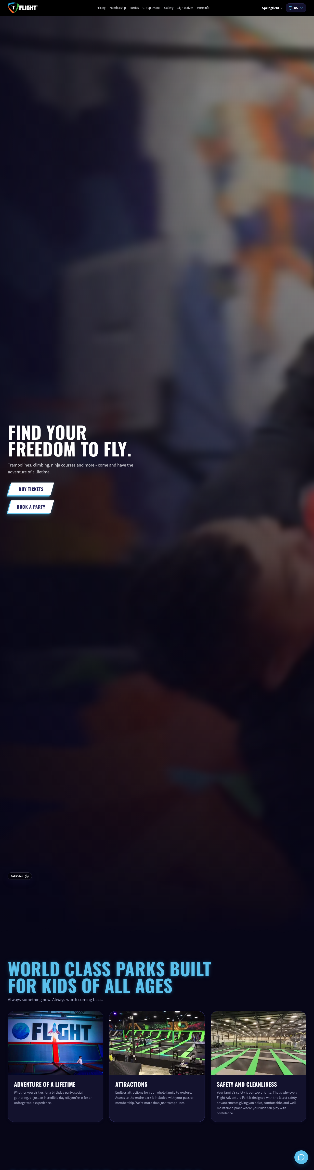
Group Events (151, 8)
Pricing (101, 8)
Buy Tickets (31, 489)
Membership (118, 8)
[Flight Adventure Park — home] (23, 7)
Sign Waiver (185, 8)
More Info (203, 8)
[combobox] (296, 7)
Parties (134, 8)
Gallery (168, 8)
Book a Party (31, 506)
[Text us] (301, 1157)
